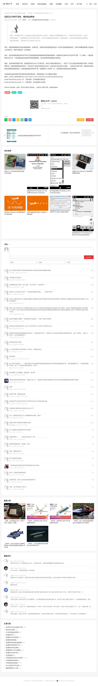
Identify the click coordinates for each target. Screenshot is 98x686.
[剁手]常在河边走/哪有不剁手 (14, 627)
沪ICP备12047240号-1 (50, 680)
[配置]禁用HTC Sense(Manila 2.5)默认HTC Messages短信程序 (82, 234)
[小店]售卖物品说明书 (12, 632)
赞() (89, 120)
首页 (17, 4)
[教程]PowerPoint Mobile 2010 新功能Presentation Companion (37, 192)
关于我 (79, 4)
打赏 (80, 120)
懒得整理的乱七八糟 (12, 668)
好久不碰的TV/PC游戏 (12, 665)
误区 (20, 92)
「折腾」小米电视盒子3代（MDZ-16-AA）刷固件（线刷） (14, 522)
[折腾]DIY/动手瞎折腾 (12, 637)
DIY (72, 4)
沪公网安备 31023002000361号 (66, 680)
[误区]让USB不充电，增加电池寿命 (47, 87)
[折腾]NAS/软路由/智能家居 (14, 642)
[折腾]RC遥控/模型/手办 (13, 645)
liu (10, 351)
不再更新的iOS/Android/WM (41, 13)
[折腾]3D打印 (10, 635)
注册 (95, 4)
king (10, 368)
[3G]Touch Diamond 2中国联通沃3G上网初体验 (14, 213)
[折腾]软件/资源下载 (12, 653)
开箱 (51, 4)
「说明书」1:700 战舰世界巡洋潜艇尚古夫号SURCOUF (37, 544)
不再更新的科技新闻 (12, 663)
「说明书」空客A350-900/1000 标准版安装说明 (37, 522)
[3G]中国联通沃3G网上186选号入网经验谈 (37, 213)
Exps (14, 92)
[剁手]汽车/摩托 (10, 630)
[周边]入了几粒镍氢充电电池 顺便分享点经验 (14, 172)
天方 (10, 382)
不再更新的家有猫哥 (12, 660)
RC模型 (59, 4)
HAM (32, 4)
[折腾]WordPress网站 (12, 647)
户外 (66, 4)
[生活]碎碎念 (9, 655)
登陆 (90, 4)
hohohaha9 (12, 425)
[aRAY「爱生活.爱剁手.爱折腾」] (7, 4)
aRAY (24, 20)
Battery (7, 92)
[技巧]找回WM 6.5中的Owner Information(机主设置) (60, 192)
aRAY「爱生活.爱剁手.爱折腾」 (18, 13)
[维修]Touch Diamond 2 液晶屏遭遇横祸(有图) (82, 172)
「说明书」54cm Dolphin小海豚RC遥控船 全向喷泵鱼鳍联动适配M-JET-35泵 (14, 545)
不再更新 (30, 13)
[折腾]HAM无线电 (11, 640)
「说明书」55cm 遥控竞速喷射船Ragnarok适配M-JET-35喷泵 (83, 522)
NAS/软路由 (42, 4)
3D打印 (25, 4)
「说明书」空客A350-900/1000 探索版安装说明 (60, 522)
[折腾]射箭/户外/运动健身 (13, 650)
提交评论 (88, 257)
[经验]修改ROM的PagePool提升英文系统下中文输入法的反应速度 (60, 211)
